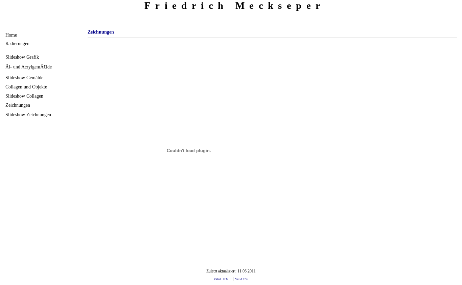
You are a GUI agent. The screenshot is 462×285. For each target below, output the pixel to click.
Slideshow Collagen (24, 96)
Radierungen (17, 43)
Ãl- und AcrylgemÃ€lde (28, 66)
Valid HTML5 (223, 279)
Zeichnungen (17, 105)
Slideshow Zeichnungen (28, 114)
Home (11, 35)
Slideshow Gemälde (24, 77)
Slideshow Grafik (22, 57)
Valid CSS (241, 279)
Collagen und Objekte (26, 86)
